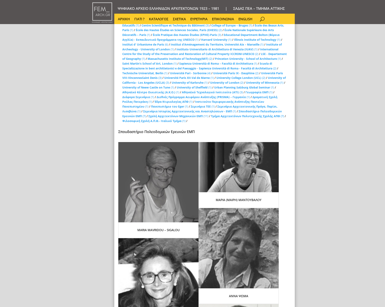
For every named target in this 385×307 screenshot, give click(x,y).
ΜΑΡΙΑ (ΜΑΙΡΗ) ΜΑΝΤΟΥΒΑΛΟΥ (238, 200)
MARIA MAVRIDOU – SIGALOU (158, 230)
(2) (179, 30)
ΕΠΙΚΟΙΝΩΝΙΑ (223, 19)
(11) (178, 116)
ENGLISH (245, 19)
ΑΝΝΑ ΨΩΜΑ (238, 296)
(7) (247, 116)
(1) (231, 25)
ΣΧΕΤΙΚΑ (179, 19)
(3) (175, 25)
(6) (145, 44)
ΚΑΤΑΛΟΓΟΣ (158, 19)
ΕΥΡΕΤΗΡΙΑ (199, 19)
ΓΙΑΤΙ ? (139, 19)
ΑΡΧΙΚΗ (124, 19)
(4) (190, 73)
